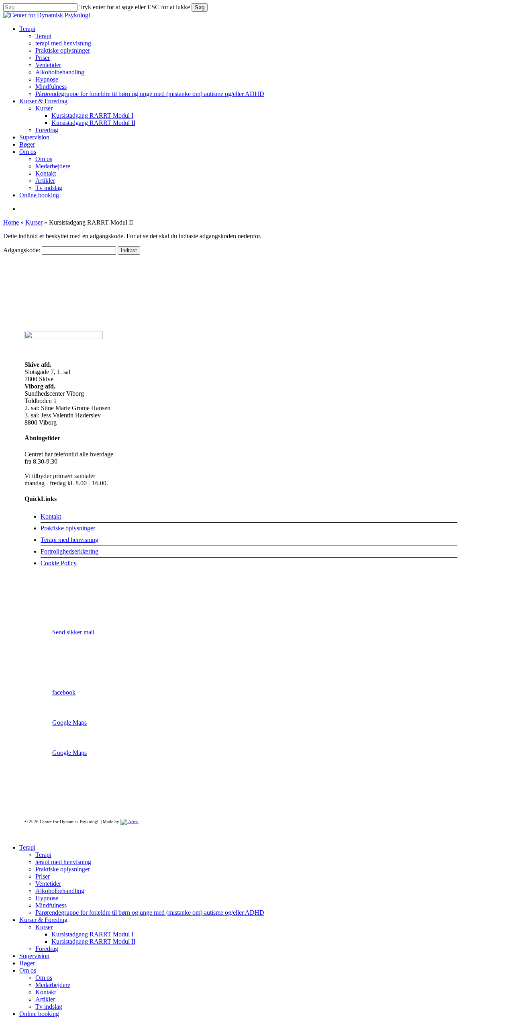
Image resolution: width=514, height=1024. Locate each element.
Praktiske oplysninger (68, 528)
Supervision (34, 955)
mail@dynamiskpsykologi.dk (89, 662)
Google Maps (69, 722)
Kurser (34, 222)
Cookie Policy (59, 563)
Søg (199, 7)
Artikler (45, 999)
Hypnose (46, 898)
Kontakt (51, 516)
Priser (42, 876)
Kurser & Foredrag (43, 919)
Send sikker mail (73, 632)
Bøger (27, 963)
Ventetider (48, 883)
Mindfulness (51, 905)
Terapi (27, 847)
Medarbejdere (52, 984)
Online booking (39, 1013)
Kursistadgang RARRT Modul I (92, 934)
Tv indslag (48, 1006)
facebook (63, 692)
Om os (27, 970)
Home (11, 222)
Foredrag (46, 948)
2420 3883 (66, 602)
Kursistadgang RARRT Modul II (93, 941)
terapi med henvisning (63, 861)
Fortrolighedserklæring (69, 551)
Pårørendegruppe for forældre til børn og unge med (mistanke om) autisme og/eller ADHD (149, 912)
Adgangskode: (22, 250)
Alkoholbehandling (59, 890)
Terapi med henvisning (69, 539)
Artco (133, 821)
